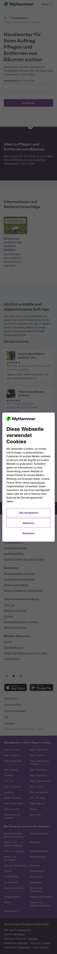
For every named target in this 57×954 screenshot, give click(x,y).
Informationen (37, 482)
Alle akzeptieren (28, 512)
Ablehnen (28, 523)
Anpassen (28, 533)
